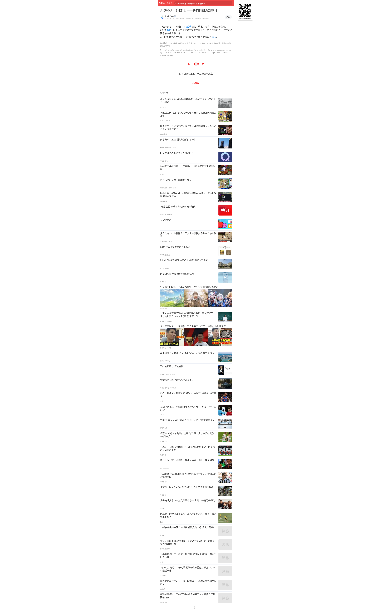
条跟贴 (195, 82)
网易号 (169, 3)
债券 (214, 36)
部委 (168, 29)
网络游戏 (186, 26)
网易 (162, 3)
